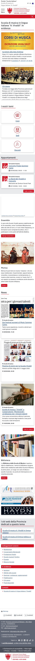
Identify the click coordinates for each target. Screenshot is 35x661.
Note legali (28, 649)
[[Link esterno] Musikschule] (17, 489)
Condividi (8, 615)
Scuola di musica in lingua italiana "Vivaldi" (17, 591)
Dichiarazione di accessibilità (13, 649)
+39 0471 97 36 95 (26, 61)
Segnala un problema (9, 636)
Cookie (14, 651)
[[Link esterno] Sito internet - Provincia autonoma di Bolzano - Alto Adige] (18, 11)
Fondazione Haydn (10, 554)
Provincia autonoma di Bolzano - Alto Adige (19, 622)
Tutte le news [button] (28, 429)
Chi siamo (6, 86)
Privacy (7, 651)
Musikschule (8, 549)
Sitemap (5, 611)
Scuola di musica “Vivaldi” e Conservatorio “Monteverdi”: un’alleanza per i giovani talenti (14, 411)
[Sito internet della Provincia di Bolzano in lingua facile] (33, 3)
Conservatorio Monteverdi (12, 552)
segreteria (15, 61)
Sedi (17, 135)
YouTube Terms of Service (7, 215)
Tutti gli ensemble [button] (7, 236)
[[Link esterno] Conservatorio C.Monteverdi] (17, 500)
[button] (19, 640)
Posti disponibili (9, 583)
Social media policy (24, 651)
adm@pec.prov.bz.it (10, 628)
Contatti (27, 635)
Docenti (17, 150)
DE (30, 3)
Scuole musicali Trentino (11, 557)
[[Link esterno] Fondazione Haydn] (17, 510)
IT (28, 3)
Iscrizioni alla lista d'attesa (12, 52)
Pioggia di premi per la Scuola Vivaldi (17, 366)
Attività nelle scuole (10, 573)
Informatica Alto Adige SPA (18, 631)
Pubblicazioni (8, 578)
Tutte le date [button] (28, 191)
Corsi (17, 121)
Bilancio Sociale (9, 562)
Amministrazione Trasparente (12, 635)
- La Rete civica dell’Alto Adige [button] (16, 643)
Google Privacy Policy (19, 215)
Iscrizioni (6, 570)
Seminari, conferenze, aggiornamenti (15, 575)
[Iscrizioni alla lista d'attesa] (17, 41)
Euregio (6, 559)
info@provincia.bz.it (12, 626)
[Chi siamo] (17, 75)
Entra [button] (4, 285)
